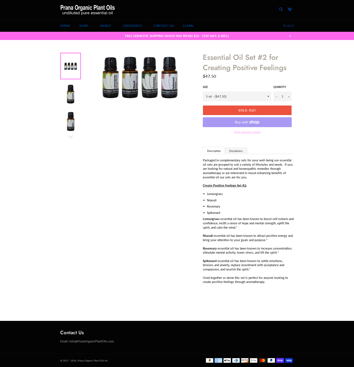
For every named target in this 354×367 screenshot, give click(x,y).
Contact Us (163, 25)
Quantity (279, 87)
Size (205, 87)
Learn (188, 25)
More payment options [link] (247, 132)
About (106, 25)
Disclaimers (236, 151)
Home (65, 25)
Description (214, 151)
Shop (84, 25)
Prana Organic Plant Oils (91, 360)
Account (288, 25)
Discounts (133, 25)
